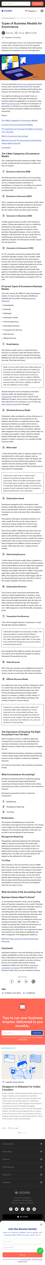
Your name (8, 1241)
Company (6, 1182)
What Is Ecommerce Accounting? (15, 136)
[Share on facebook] (12, 981)
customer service (11, 404)
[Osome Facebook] (10, 1209)
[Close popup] (41, 1224)
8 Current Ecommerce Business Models (17, 125)
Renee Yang (9, 33)
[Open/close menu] (42, 11)
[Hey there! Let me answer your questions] (40, 1251)
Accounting (7, 1151)
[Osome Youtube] (22, 1209)
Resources (7, 1175)
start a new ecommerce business (30, 84)
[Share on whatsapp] (33, 981)
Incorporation (8, 1144)
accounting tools (13, 103)
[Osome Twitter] (16, 1209)
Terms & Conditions (25, 1037)
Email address (8, 1033)
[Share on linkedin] (26, 981)
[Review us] (34, 1209)
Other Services (8, 1167)
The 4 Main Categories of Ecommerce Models (20, 120)
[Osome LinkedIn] (28, 1209)
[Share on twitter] (19, 981)
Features (6, 1159)
